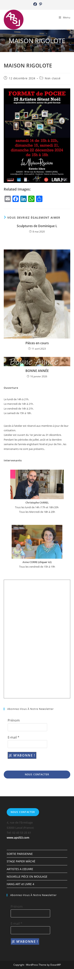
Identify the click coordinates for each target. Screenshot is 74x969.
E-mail (13, 737)
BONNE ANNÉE (37, 371)
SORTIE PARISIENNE (20, 854)
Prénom (14, 720)
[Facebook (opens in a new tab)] (35, 4)
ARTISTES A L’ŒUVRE (20, 869)
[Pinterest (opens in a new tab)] (40, 4)
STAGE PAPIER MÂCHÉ (21, 861)
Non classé (52, 78)
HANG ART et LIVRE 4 (20, 884)
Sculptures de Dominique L (37, 226)
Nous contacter (37, 774)
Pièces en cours (37, 343)
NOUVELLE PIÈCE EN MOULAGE (27, 876)
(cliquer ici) (44, 562)
